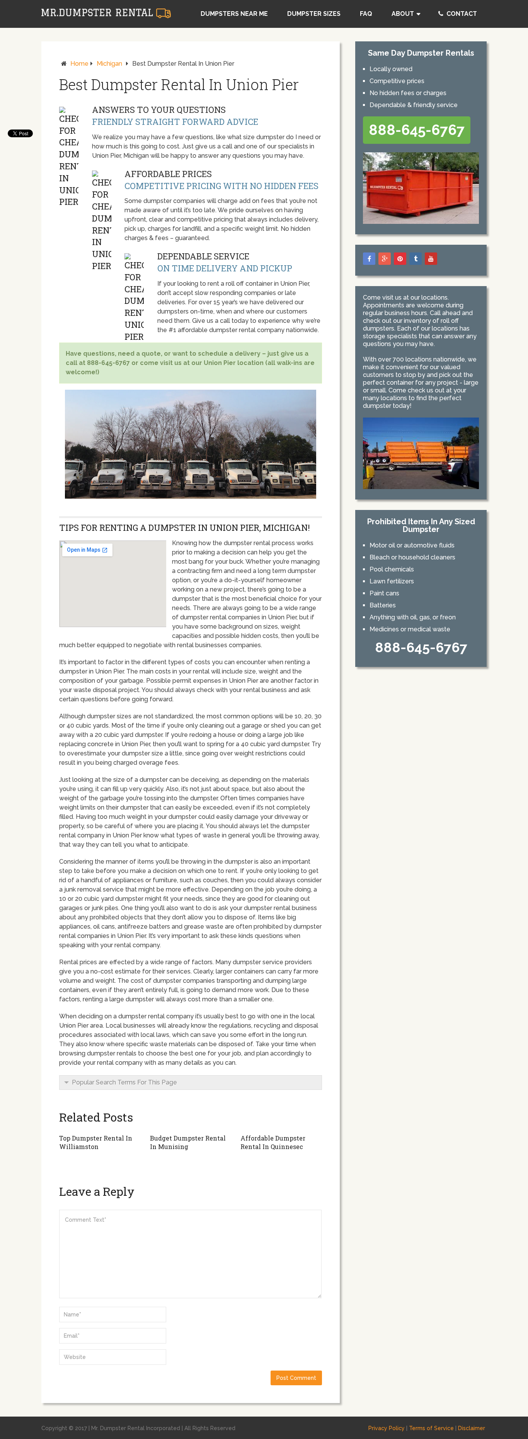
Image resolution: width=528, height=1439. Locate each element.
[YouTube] (431, 258)
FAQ (366, 13)
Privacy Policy (386, 1428)
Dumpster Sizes (314, 13)
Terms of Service (431, 1428)
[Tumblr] (415, 258)
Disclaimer (471, 1428)
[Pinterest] (400, 258)
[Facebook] (369, 258)
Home (79, 63)
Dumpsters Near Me (234, 13)
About (403, 13)
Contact (461, 13)
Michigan (109, 63)
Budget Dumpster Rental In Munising (188, 1142)
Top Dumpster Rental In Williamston (95, 1142)
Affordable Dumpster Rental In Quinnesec (272, 1142)
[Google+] (384, 258)
